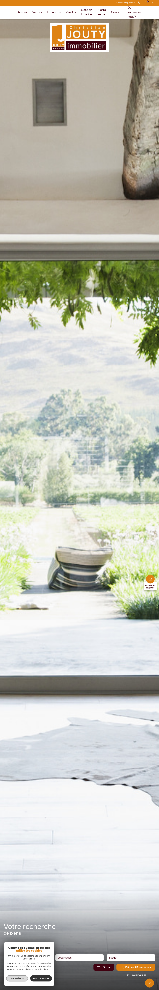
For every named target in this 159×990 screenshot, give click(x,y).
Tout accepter (41, 978)
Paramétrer (17, 978)
